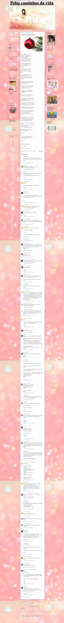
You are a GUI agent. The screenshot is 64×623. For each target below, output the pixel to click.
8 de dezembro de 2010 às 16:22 (28, 349)
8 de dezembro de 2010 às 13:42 (28, 288)
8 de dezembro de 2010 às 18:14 (28, 392)
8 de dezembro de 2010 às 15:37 (28, 315)
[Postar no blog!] (39, 151)
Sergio (24, 401)
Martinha (24, 441)
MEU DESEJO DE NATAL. (13, 188)
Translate (12, 34)
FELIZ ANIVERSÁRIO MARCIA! (13, 209)
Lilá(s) (24, 352)
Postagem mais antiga (39, 602)
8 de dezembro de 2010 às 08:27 (28, 179)
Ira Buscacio (25, 211)
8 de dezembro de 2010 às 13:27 (28, 282)
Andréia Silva (25, 517)
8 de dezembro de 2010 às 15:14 (28, 300)
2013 (11, 141)
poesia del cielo (25, 413)
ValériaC (24, 242)
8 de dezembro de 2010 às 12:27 (28, 263)
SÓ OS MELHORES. (13, 174)
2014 (11, 140)
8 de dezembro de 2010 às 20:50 (28, 459)
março (12, 227)
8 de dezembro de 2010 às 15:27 (28, 307)
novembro (13, 215)
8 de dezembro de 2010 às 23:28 (28, 527)
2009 (11, 232)
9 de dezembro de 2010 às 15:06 (28, 567)
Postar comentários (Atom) (34, 606)
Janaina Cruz (25, 290)
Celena (24, 329)
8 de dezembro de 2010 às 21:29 (28, 490)
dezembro (13, 147)
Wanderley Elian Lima (27, 309)
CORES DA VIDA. (13, 202)
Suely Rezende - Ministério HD (28, 569)
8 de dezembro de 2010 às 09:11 (28, 208)
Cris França (25, 563)
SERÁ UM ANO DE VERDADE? (13, 151)
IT (23, 586)
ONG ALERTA (25, 511)
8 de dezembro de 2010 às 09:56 (28, 216)
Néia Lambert (25, 383)
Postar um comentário (26, 597)
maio (12, 224)
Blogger (40, 615)
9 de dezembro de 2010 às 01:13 (28, 554)
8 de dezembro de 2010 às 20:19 (28, 448)
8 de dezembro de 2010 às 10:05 (28, 224)
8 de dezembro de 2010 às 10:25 (28, 240)
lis (23, 334)
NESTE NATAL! (13, 157)
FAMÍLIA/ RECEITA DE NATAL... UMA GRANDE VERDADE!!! (13, 162)
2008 (11, 234)
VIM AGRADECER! (13, 205)
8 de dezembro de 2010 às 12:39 (28, 272)
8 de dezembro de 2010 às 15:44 (28, 326)
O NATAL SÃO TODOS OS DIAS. (13, 192)
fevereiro (12, 229)
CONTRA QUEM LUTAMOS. (13, 183)
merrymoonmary (31, 615)
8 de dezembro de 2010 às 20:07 (28, 439)
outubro (12, 216)
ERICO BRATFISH (26, 318)
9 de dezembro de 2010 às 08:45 (28, 560)
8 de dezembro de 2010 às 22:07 (28, 509)
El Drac (24, 204)
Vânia (24, 171)
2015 (11, 138)
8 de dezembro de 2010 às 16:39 (28, 357)
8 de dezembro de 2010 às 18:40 (28, 399)
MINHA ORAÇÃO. (13, 154)
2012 (11, 143)
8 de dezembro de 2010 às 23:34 (28, 541)
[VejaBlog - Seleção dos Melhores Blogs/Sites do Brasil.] (13, 39)
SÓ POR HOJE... (13, 213)
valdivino (24, 191)
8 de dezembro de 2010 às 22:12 (28, 514)
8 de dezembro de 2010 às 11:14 (28, 250)
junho (12, 222)
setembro (12, 218)
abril (12, 226)
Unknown (25, 226)
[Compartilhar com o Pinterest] (42, 151)
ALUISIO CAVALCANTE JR (28, 462)
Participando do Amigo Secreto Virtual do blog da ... (13, 178)
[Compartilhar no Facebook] (41, 151)
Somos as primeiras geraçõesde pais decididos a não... (13, 198)
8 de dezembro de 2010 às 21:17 (28, 479)
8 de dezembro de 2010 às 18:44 (28, 411)
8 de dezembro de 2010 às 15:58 (28, 332)
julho (12, 221)
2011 (11, 145)
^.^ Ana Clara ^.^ (26, 302)
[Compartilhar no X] (40, 151)
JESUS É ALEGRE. (13, 171)
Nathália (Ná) (25, 274)
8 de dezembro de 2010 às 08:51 (28, 189)
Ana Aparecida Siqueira (12, 46)
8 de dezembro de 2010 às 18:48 (28, 423)
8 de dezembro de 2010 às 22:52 (28, 521)
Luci (24, 530)
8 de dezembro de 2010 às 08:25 (28, 169)
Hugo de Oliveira (26, 265)
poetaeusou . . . (25, 425)
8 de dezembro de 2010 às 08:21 (28, 162)
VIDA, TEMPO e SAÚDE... (13, 168)
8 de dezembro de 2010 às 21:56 (28, 498)
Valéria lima (25, 181)
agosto (12, 219)
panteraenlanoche (26, 252)
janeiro (12, 230)
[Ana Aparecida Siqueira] (10, 48)
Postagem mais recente (25, 602)
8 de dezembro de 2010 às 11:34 (28, 256)
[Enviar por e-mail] (38, 151)
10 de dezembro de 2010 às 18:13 (28, 583)
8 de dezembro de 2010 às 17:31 (28, 380)
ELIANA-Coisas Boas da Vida (28, 259)
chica (24, 165)
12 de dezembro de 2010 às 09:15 (28, 594)
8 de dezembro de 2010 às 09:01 (28, 202)
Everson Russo (25, 218)
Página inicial (32, 602)
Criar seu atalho (11, 49)
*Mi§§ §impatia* (26, 523)
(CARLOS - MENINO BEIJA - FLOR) (29, 493)
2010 (11, 146)
